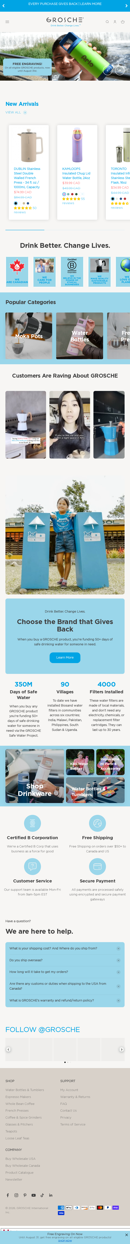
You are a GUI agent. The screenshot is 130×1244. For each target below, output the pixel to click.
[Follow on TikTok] (42, 1195)
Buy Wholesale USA (20, 1159)
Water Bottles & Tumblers (24, 1090)
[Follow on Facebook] (7, 1195)
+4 (82, 194)
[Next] (126, 5)
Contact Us (68, 1110)
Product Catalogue (19, 1172)
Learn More (65, 657)
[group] (65, 56)
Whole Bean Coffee (20, 1104)
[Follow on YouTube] (33, 1195)
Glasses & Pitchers (19, 1124)
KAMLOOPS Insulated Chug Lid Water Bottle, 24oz (76, 174)
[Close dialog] (126, 1235)
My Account (69, 1090)
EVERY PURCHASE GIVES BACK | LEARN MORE (65, 4)
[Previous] (3, 5)
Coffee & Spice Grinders (23, 1117)
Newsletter (13, 1179)
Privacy (65, 1117)
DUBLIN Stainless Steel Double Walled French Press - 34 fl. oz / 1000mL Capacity (27, 178)
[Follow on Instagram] (16, 1195)
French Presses (17, 1110)
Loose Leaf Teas (17, 1138)
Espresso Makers (18, 1097)
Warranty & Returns (75, 1097)
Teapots (11, 1131)
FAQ (63, 1104)
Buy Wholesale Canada (22, 1165)
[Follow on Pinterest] (25, 1195)
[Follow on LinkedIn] (51, 1195)
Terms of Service (72, 1124)
